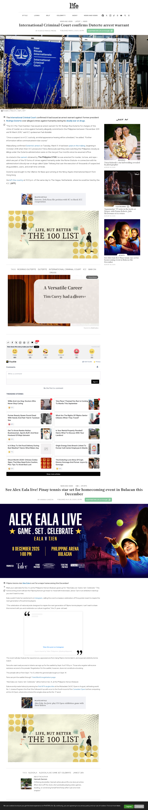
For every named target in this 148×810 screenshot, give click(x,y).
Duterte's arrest (33, 145)
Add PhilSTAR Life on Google (99, 31)
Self (48, 15)
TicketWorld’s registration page (43, 677)
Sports (84, 486)
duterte (42, 269)
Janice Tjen (78, 773)
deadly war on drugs (75, 121)
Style (25, 15)
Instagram (38, 598)
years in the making (77, 145)
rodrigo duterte (26, 269)
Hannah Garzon (46, 500)
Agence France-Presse (47, 31)
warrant (24, 157)
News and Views (91, 15)
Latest (78, 21)
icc (84, 269)
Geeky (74, 15)
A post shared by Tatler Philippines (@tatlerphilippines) (53, 651)
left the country (16, 180)
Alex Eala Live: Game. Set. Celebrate (55, 773)
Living (37, 15)
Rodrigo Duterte (14, 121)
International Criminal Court (23, 117)
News (85, 21)
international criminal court (65, 269)
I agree (129, 806)
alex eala (32, 773)
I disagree (139, 806)
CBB (77, 486)
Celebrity (61, 15)
